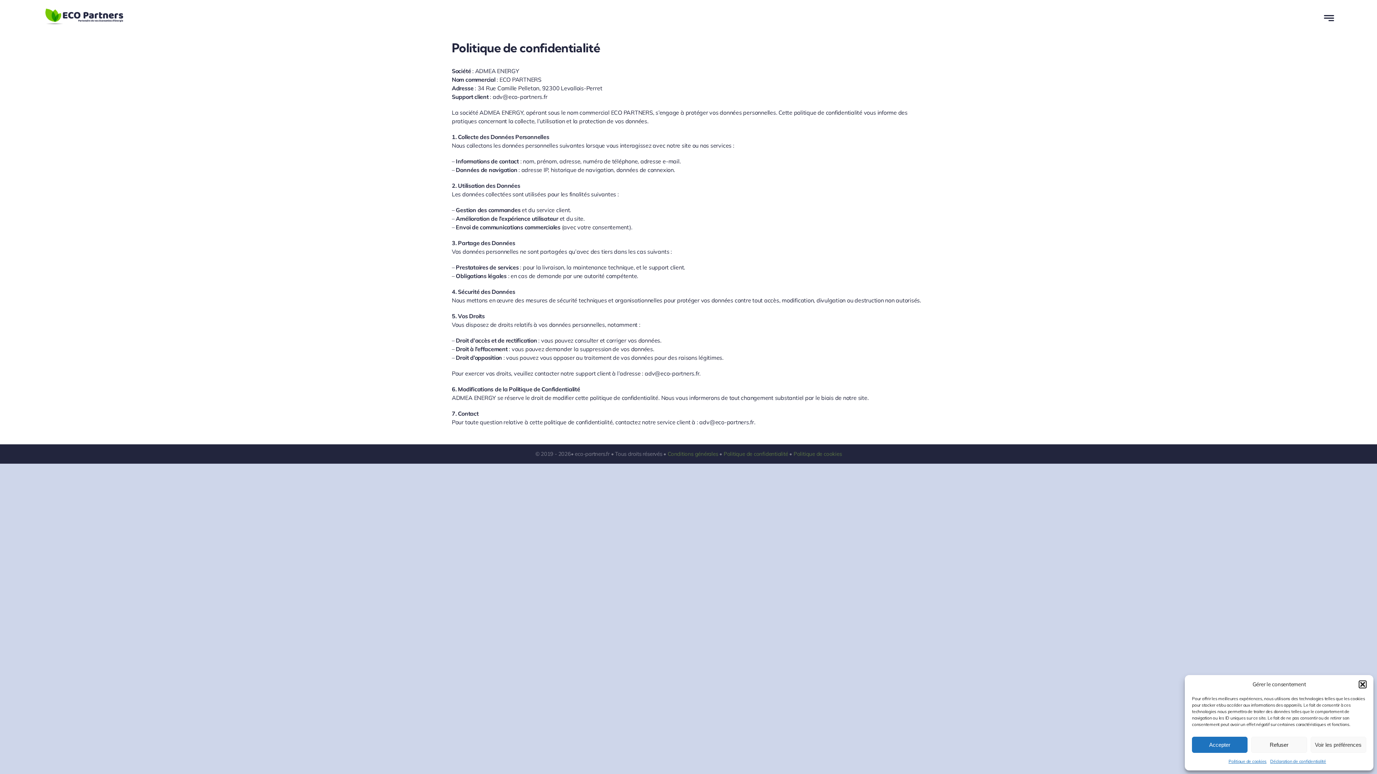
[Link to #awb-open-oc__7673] (1329, 18)
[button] (1362, 684)
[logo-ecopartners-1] (84, 10)
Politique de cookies (1248, 761)
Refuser (1279, 745)
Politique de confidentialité (756, 453)
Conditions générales (693, 453)
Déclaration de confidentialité (1298, 761)
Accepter (1219, 745)
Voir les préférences (1338, 745)
